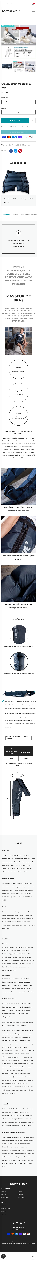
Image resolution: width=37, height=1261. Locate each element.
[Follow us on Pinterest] (20, 151)
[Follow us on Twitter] (15, 151)
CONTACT (4, 1214)
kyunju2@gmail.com (18, 1229)
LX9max (20, 1194)
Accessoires (21, 1197)
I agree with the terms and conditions (17, 127)
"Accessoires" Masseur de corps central (18, 199)
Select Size (4, 97)
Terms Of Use (23, 1241)
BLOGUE (3, 1211)
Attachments (5, 1197)
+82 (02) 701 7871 (18, 1227)
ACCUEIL (3, 1205)
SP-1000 (3, 1191)
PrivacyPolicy (13, 1241)
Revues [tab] (15, 214)
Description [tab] (6, 214)
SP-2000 (20, 1191)
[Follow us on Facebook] (11, 151)
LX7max (3, 1194)
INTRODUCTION (5, 1208)
